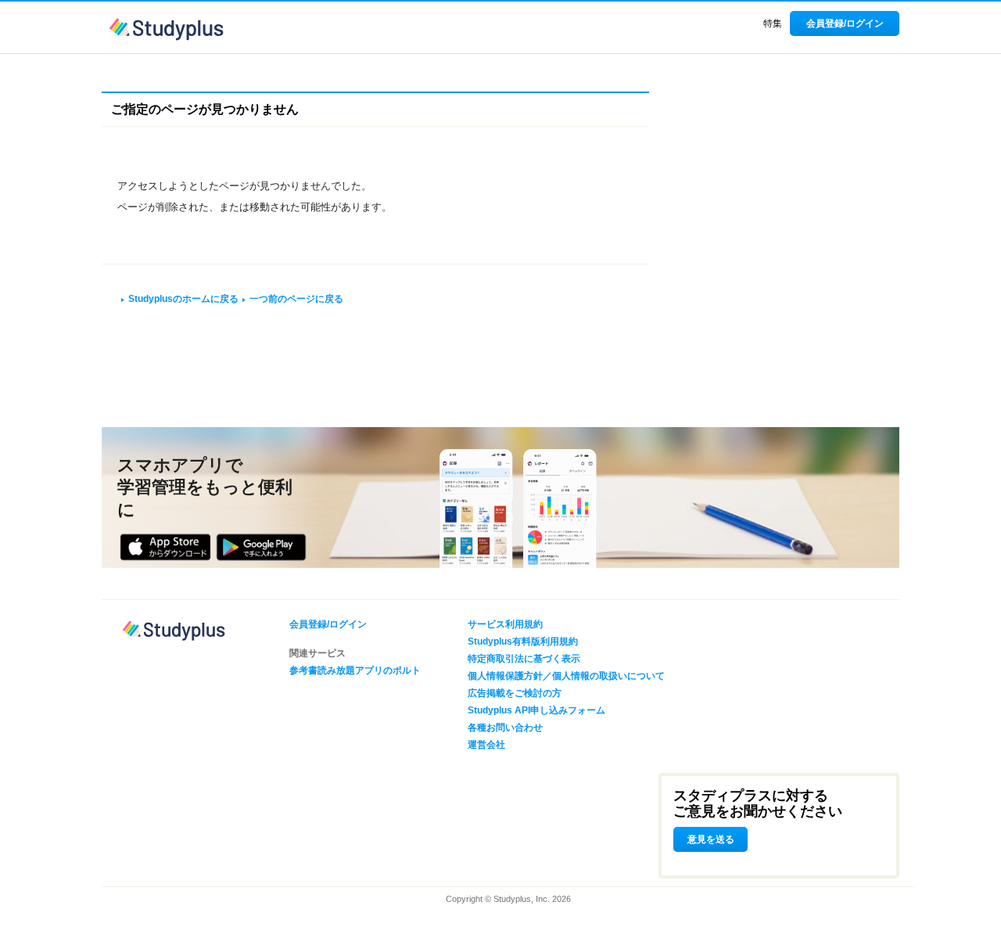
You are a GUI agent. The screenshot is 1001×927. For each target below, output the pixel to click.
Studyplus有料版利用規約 (523, 641)
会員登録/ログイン (845, 23)
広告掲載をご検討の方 (514, 693)
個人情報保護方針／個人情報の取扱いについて (566, 675)
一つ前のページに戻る (296, 298)
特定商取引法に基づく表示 (524, 658)
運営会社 (486, 744)
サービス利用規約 (505, 624)
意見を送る (710, 839)
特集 (772, 23)
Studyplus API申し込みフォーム (536, 710)
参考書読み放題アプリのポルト (355, 670)
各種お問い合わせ (505, 727)
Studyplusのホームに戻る (183, 298)
